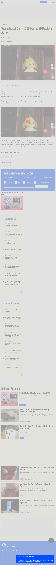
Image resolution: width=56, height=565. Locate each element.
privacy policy (36, 560)
